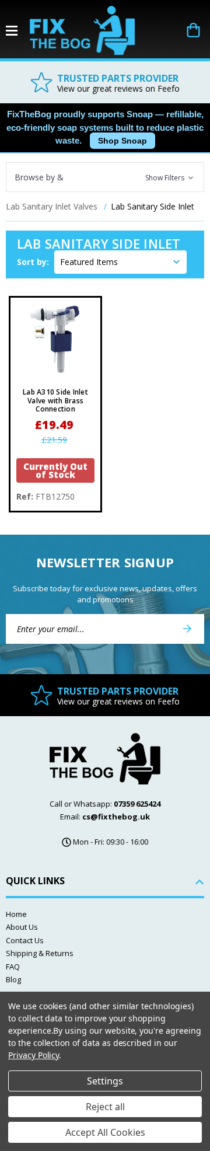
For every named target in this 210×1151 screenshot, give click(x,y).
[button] (105, 177)
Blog (13, 979)
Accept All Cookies (105, 1132)
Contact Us (25, 940)
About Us (22, 927)
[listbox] (120, 262)
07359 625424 (137, 803)
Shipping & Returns (40, 953)
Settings (105, 1081)
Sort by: (33, 261)
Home (16, 914)
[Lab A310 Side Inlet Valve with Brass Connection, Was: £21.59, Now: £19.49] (55, 343)
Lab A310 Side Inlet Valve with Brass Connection (55, 400)
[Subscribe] (187, 629)
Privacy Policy (33, 1055)
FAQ (13, 966)
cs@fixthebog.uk (116, 816)
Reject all (105, 1106)
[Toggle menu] (18, 31)
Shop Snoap (122, 140)
